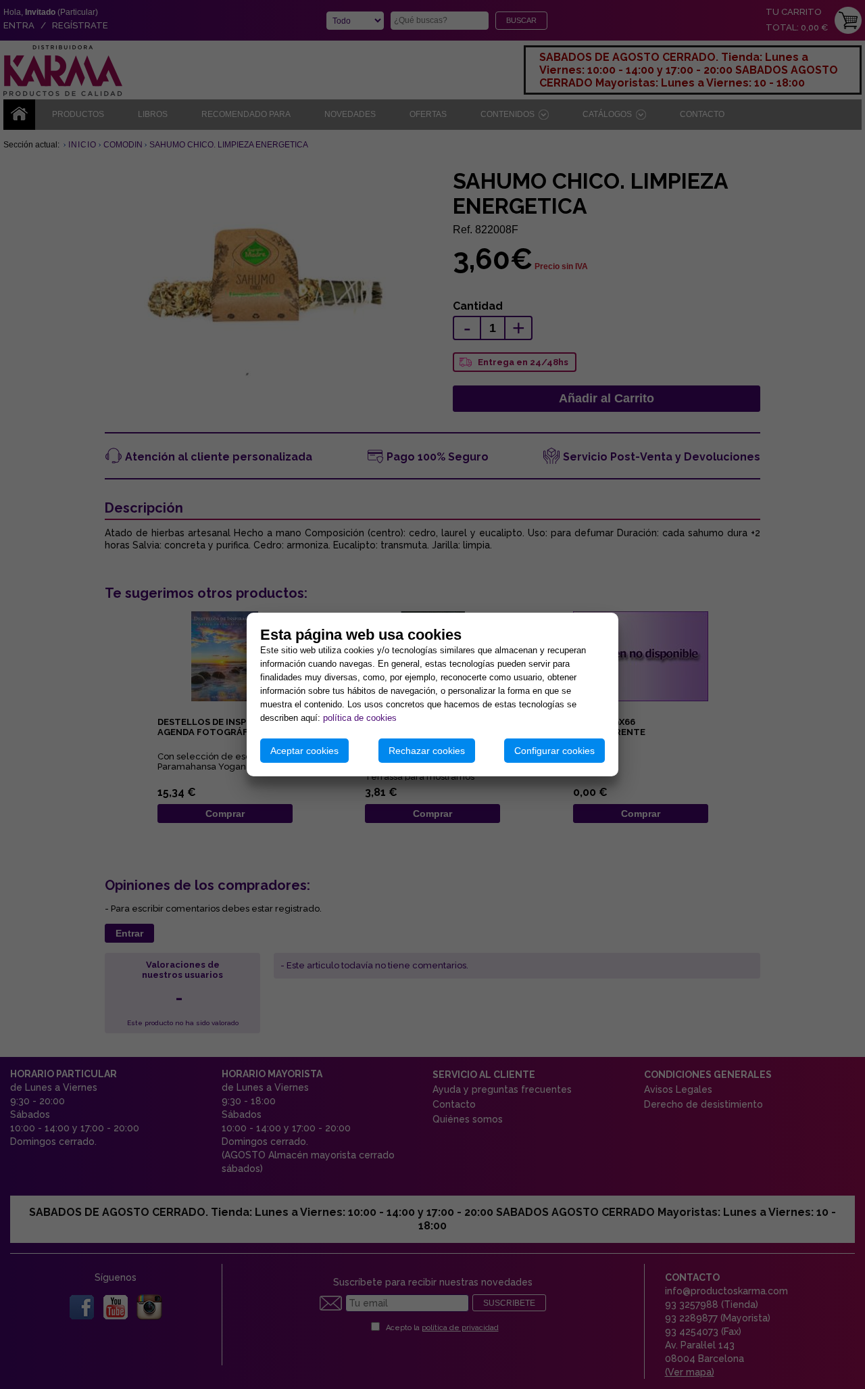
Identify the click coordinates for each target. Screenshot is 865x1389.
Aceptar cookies (304, 750)
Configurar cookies (554, 750)
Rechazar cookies (427, 750)
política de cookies (360, 718)
